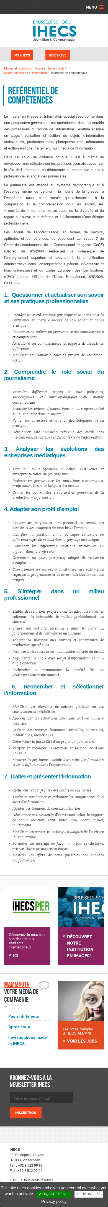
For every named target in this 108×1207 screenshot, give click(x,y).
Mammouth (17, 984)
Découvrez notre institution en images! (80, 946)
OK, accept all (55, 1194)
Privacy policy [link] (54, 1201)
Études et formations (18, 68)
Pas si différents (23, 1016)
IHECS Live (57, 55)
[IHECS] (54, 30)
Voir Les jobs (82, 1041)
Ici (16, 955)
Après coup (19, 1027)
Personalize (89, 1194)
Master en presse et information (25, 72)
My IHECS (22, 55)
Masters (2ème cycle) (49, 68)
